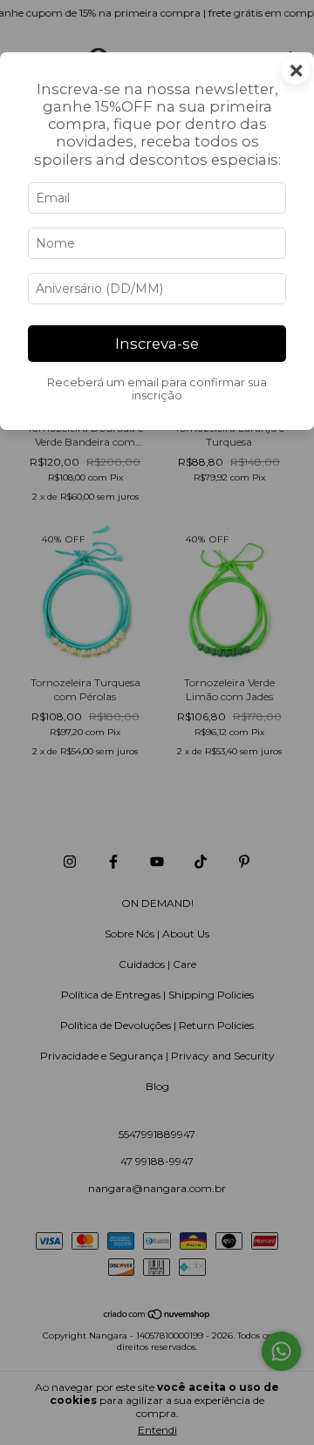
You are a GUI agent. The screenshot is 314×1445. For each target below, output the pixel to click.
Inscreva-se (157, 343)
